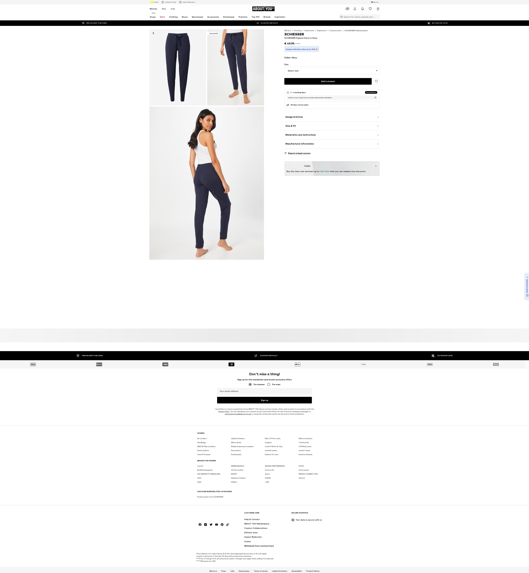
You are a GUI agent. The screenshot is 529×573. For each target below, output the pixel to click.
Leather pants (271, 450)
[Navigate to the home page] (212, 514)
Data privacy (244, 571)
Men (164, 9)
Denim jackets (203, 450)
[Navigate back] (153, 33)
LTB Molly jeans (305, 446)
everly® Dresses (203, 454)
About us (213, 571)
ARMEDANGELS (237, 466)
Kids (173, 9)
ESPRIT (234, 474)
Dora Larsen (304, 470)
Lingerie (268, 442)
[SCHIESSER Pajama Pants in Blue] (206, 183)
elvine (267, 474)
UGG (199, 478)
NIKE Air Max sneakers (206, 446)
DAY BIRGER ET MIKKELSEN (208, 474)
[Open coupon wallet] (347, 8)
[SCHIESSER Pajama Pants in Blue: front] (177, 67)
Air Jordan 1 (202, 438)
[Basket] (378, 8)
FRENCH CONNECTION (308, 474)
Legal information (279, 571)
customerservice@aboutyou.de (238, 414)
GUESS (268, 478)
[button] (332, 71)
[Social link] (200, 524)
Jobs (232, 571)
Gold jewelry (236, 454)
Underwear (309, 30)
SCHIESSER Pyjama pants (356, 30)
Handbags (201, 442)
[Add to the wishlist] (376, 81)
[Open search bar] (340, 17)
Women (153, 9)
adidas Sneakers (238, 438)
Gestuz (302, 478)
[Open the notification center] (362, 8)
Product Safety (313, 571)
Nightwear (322, 30)
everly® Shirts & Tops (274, 446)
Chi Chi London (237, 470)
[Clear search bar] (377, 17)
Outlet (156, 2)
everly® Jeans (304, 450)
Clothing (297, 30)
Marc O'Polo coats (272, 438)
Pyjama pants (335, 30)
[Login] (355, 8)
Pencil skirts (236, 450)
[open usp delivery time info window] (375, 97)
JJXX (267, 482)
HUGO (301, 466)
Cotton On (269, 470)
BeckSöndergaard (204, 470)
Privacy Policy (223, 411)
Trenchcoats (304, 442)
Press (223, 571)
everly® (200, 466)
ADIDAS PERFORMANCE (275, 466)
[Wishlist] (370, 8)
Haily (199, 482)
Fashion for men (271, 454)
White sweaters (305, 438)
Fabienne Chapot (238, 478)
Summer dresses (305, 454)
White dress (236, 442)
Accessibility (297, 571)
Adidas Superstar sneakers (242, 446)
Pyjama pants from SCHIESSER (210, 497)
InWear (234, 482)
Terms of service (261, 571)
